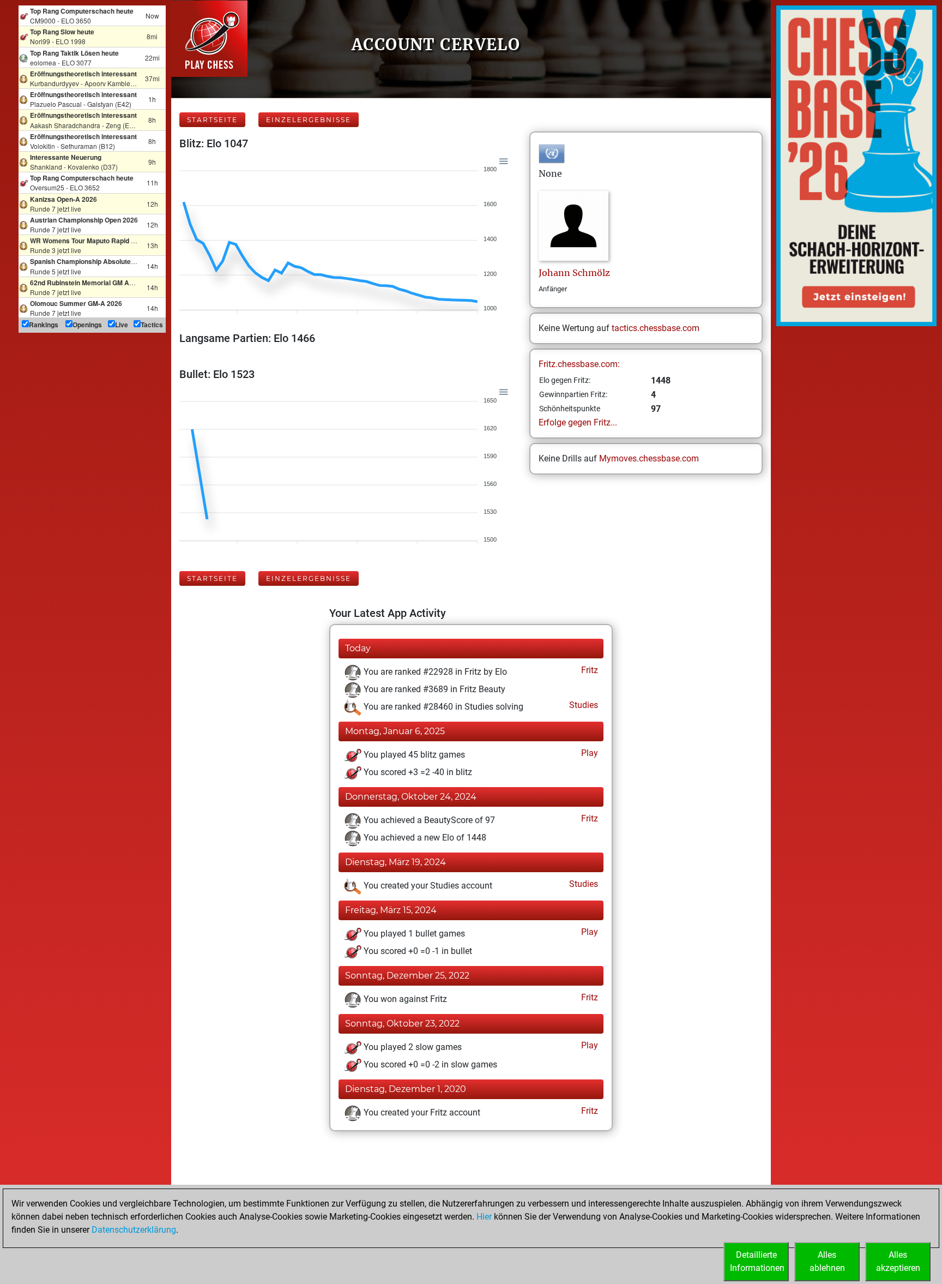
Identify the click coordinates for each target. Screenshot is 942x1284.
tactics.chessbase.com (655, 328)
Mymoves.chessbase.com (649, 458)
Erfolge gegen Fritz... (578, 422)
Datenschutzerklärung (134, 1230)
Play (588, 753)
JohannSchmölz (574, 272)
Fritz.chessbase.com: (579, 364)
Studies (582, 705)
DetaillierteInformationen (757, 1261)
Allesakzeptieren (898, 1261)
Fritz (588, 670)
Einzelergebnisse (308, 120)
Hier (484, 1216)
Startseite (212, 120)
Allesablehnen (827, 1261)
